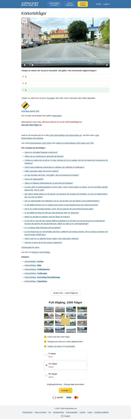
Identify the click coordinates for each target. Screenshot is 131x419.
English (99, 4)
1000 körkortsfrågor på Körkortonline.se (65, 135)
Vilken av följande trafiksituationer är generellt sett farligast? (48, 183)
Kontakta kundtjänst (101, 412)
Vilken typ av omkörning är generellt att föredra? (44, 156)
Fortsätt (64, 390)
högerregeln (57, 116)
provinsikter (70, 346)
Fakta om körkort (40, 412)
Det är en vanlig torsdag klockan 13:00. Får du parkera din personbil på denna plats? (59, 209)
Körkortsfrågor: (33, 261)
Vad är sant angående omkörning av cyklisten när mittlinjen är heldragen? (54, 167)
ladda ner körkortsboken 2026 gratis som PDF (75, 143)
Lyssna (89, 412)
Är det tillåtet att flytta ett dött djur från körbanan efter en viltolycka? (51, 213)
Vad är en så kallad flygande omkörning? (41, 152)
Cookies (82, 412)
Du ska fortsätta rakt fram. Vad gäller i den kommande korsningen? (51, 175)
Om (49, 412)
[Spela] (24, 65)
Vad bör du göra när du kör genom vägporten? (43, 243)
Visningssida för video (30, 247)
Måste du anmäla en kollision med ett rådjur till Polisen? (47, 217)
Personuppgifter (72, 412)
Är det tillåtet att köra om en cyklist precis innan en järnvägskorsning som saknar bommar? (61, 205)
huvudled (51, 98)
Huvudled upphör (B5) (30, 111)
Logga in (106, 4)
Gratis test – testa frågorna (65, 293)
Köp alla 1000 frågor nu (31, 125)
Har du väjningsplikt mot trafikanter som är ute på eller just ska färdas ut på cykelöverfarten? (62, 201)
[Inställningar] (107, 65)
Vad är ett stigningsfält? (34, 179)
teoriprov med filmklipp (41, 252)
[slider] (68, 65)
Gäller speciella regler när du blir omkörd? (41, 171)
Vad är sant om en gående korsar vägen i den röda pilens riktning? (51, 239)
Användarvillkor (58, 412)
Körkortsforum (28, 412)
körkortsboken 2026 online (41, 143)
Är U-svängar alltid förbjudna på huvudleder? (42, 228)
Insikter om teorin (54, 346)
